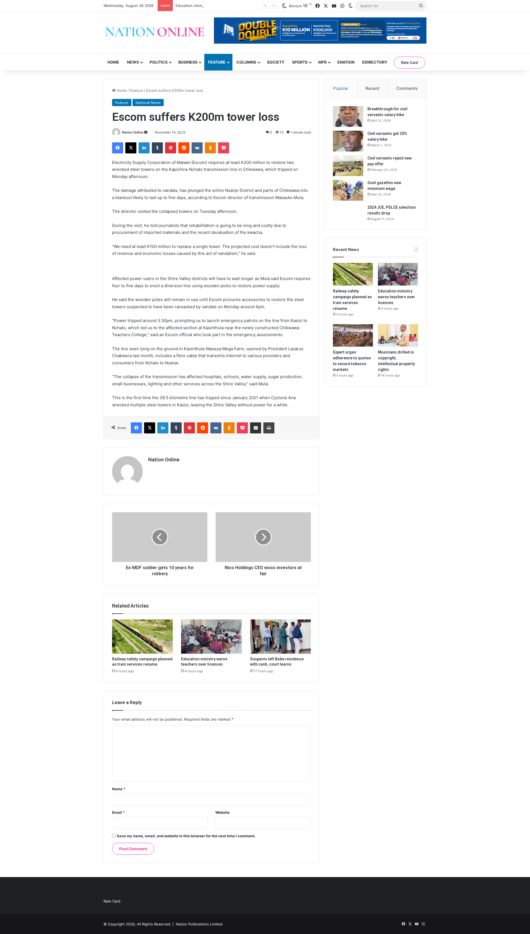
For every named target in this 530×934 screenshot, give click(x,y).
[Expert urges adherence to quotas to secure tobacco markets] (353, 335)
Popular (340, 88)
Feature (217, 62)
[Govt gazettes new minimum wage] (348, 190)
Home (113, 62)
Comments (407, 88)
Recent (372, 88)
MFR (322, 62)
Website (222, 812)
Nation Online (132, 132)
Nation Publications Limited (199, 924)
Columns (246, 62)
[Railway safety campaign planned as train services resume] (142, 636)
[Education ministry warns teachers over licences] (211, 636)
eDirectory (374, 62)
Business (187, 62)
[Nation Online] (155, 33)
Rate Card (409, 62)
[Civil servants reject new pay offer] (348, 165)
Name (118, 789)
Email (118, 812)
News (133, 62)
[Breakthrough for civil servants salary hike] (348, 116)
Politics (159, 62)
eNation (345, 62)
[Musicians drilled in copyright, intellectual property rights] (398, 335)
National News (148, 102)
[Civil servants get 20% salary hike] (348, 141)
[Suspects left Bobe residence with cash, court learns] (280, 636)
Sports (300, 62)
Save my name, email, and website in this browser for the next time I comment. (186, 836)
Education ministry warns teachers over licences (217, 5)
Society (275, 62)
